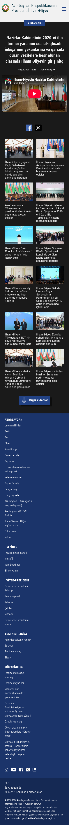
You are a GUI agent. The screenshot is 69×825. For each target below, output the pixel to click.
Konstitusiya (11, 449)
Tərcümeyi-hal (12, 564)
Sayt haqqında (13, 787)
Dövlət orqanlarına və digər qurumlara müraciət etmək (18, 732)
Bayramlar (10, 461)
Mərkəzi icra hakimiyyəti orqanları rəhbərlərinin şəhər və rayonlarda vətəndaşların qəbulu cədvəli (17, 750)
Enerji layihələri (12, 495)
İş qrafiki (9, 558)
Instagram (6, 769)
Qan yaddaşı (11, 489)
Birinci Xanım (11, 570)
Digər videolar (38, 400)
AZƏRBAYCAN (13, 419)
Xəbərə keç (46, 69)
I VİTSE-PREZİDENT (17, 580)
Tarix (7, 431)
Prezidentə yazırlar (14, 683)
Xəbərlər (9, 602)
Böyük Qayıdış (12, 483)
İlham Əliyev (38, 10)
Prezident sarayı (13, 651)
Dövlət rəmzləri (12, 455)
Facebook (21, 769)
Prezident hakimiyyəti (16, 552)
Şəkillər (9, 608)
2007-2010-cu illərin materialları (24, 792)
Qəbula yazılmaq (13, 721)
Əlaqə (8, 657)
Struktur (9, 645)
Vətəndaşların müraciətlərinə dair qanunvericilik (14, 693)
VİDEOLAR (34, 23)
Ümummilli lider (13, 425)
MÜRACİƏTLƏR (14, 667)
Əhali (7, 443)
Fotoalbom (10, 531)
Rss (34, 769)
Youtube (13, 769)
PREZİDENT (12, 547)
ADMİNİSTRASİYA (16, 634)
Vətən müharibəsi (14, 477)
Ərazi (7, 437)
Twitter (28, 769)
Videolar (9, 614)
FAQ (7, 783)
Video (7, 537)
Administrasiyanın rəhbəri (18, 639)
